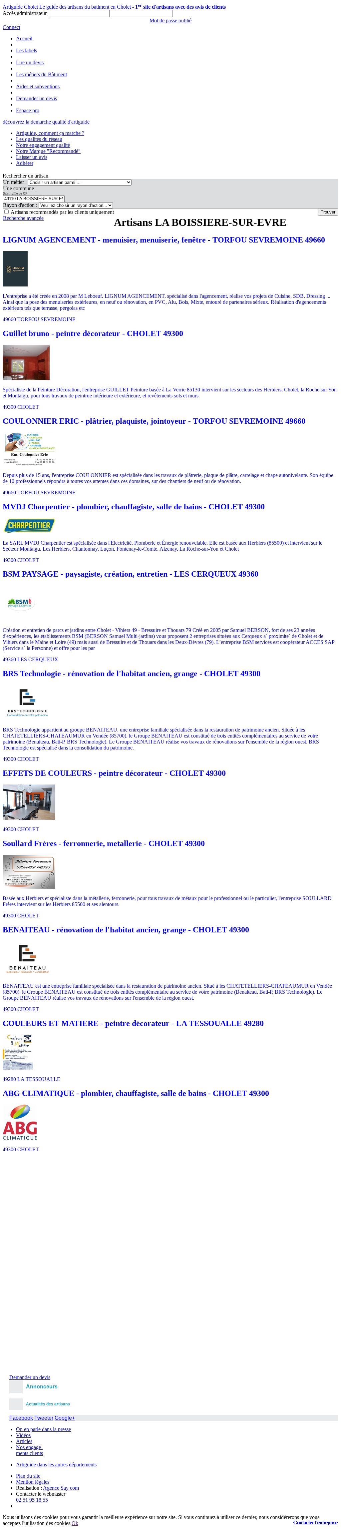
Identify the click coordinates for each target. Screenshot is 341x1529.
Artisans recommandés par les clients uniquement (62, 212)
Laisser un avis (31, 157)
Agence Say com (61, 1488)
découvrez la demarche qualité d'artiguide (46, 122)
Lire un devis (30, 62)
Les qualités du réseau (39, 139)
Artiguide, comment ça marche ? (50, 133)
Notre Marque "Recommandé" (48, 151)
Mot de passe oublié (170, 20)
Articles (24, 1441)
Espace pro (27, 110)
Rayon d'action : (21, 205)
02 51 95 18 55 (32, 1500)
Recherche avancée (23, 218)
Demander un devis (36, 98)
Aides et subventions (38, 86)
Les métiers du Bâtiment (41, 74)
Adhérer (24, 163)
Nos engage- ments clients (29, 1450)
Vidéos (23, 1435)
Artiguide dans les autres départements (56, 1464)
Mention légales (32, 1482)
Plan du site (28, 1476)
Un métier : (15, 182)
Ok (75, 1523)
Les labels (26, 50)
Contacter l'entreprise (315, 1522)
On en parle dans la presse (43, 1429)
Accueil (24, 38)
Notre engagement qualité (43, 145)
